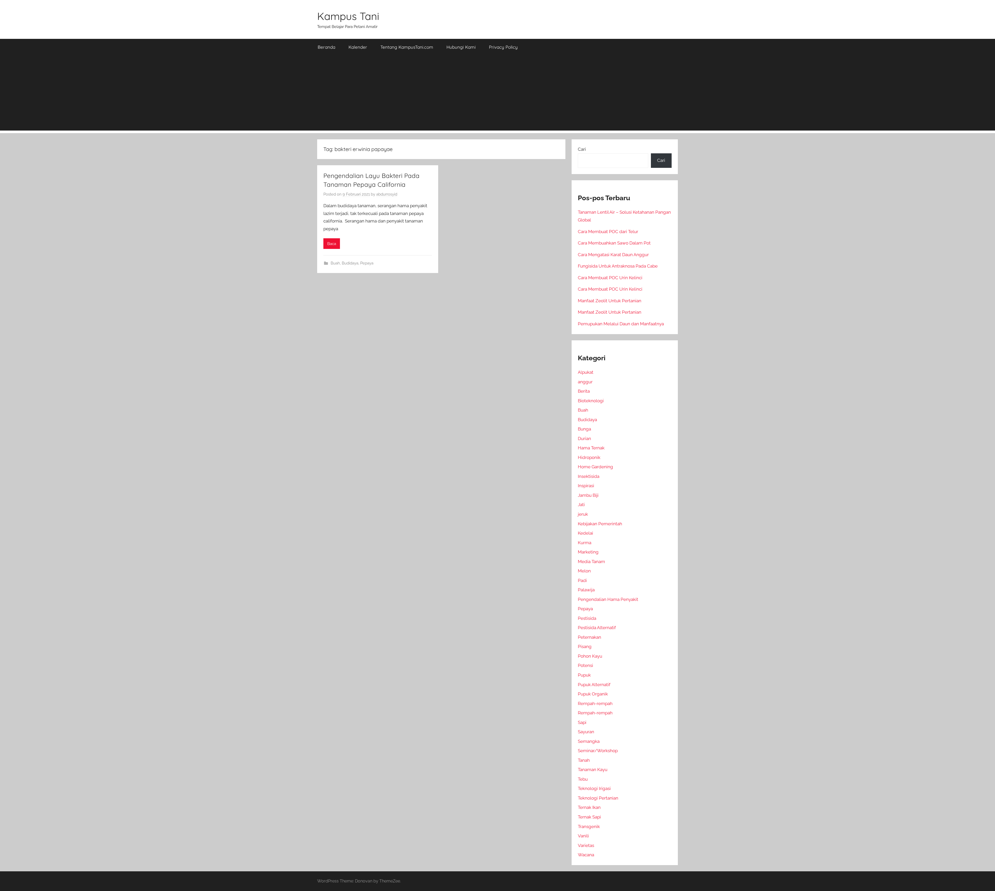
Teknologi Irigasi (594, 788)
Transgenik (589, 826)
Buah (335, 263)
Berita (584, 391)
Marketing (588, 552)
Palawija (586, 589)
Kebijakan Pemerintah (600, 523)
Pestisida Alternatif (597, 627)
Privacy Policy (503, 47)
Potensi (585, 665)
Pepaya (366, 263)
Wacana (586, 854)
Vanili (583, 835)
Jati (581, 504)
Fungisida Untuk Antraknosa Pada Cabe (618, 266)
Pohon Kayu (590, 656)
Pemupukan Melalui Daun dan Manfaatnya (621, 323)
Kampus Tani (348, 16)
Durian (584, 438)
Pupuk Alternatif (594, 684)
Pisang (585, 646)
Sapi (582, 722)
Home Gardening (595, 466)
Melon (584, 570)
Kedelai (585, 533)
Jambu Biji (588, 495)
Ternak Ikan (589, 807)
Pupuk (584, 675)
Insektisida (588, 476)
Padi (582, 580)
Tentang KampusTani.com (406, 47)
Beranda (326, 47)
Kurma (584, 542)
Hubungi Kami (461, 47)
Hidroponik (589, 457)
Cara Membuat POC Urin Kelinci (610, 277)
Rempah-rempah (595, 703)
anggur (585, 381)
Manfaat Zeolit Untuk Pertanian (609, 300)
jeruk (583, 514)
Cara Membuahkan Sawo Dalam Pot (614, 243)
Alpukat (585, 372)
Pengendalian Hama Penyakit (608, 599)
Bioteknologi (591, 400)
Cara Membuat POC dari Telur (608, 231)
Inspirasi (586, 485)
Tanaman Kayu (592, 769)
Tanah (584, 760)
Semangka (589, 741)
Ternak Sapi (589, 817)
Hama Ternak (591, 447)
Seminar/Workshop (598, 750)
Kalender (358, 47)
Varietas (586, 845)
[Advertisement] (497, 94)
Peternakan (589, 637)
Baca (331, 243)
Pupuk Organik (593, 693)
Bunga (584, 429)
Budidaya (350, 263)
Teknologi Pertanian (598, 798)
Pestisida (587, 618)
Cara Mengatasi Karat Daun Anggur (613, 254)
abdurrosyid (386, 194)
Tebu (583, 779)
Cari (582, 149)
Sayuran (586, 731)
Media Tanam (591, 561)
